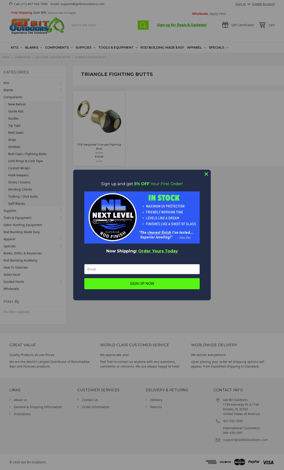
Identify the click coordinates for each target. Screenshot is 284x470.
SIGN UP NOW (142, 283)
